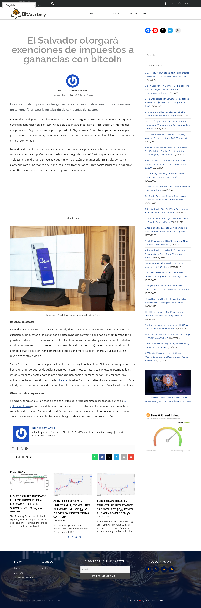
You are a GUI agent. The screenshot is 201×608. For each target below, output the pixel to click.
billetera (62, 380)
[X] (163, 30)
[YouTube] (155, 30)
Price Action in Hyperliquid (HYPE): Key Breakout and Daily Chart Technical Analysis (165, 254)
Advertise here (73, 218)
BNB (145, 13)
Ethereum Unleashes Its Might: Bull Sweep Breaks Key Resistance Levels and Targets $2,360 (167, 164)
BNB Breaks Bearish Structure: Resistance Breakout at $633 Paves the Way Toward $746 (167, 102)
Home (92, 13)
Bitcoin (116, 13)
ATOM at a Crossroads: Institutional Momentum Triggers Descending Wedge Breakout (166, 357)
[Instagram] (179, 3)
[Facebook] (17, 448)
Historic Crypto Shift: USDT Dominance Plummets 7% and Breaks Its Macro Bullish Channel (167, 125)
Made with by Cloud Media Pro (144, 600)
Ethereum (132, 13)
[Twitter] (22, 448)
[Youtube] (186, 3)
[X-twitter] (172, 3)
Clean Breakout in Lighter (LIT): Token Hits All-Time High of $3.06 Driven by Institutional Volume (72, 509)
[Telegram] (26, 448)
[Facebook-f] (165, 3)
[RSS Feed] (178, 30)
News (103, 13)
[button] (52, 3)
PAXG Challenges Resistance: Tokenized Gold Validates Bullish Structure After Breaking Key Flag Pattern (166, 151)
